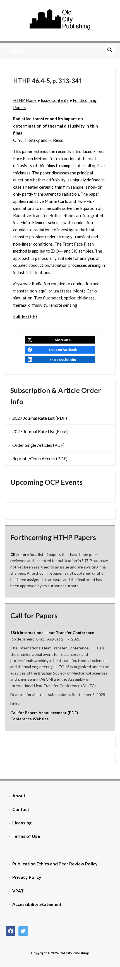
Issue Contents (55, 100)
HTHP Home (25, 100)
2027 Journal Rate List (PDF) (39, 418)
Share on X (63, 340)
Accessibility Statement (37, 904)
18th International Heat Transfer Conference (52, 632)
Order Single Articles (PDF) (38, 445)
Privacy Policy (26, 877)
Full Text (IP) (25, 316)
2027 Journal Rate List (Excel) (40, 431)
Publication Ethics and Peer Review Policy (55, 863)
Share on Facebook (63, 349)
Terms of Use (26, 836)
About (18, 795)
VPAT (18, 890)
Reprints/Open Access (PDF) (40, 458)
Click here (19, 554)
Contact (20, 809)
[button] (15, 51)
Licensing (22, 822)
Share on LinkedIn (63, 359)
